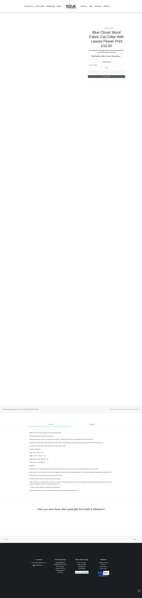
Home (111, 409)
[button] (136, 6)
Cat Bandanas (81, 568)
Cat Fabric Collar (106, 62)
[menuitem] (28, 6)
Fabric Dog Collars (81, 564)
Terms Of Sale (103, 568)
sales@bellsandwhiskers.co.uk (38, 562)
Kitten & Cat (28, 6)
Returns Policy (103, 566)
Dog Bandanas (81, 566)
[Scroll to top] (139, 592)
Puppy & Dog (39, 6)
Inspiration (50, 6)
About (59, 6)
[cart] (138, 6)
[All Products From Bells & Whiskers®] (38, 568)
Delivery (98, 6)
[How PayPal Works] (103, 574)
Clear (106, 67)
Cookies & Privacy (103, 562)
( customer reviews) (109, 28)
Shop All (84, 6)
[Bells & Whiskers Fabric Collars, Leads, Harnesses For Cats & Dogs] (71, 6)
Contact (106, 6)
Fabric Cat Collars (81, 562)
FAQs (91, 6)
